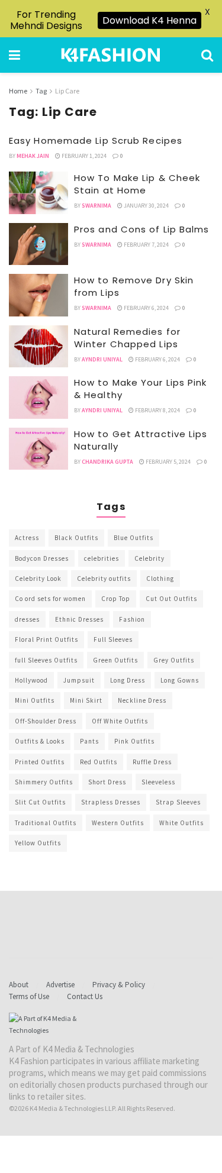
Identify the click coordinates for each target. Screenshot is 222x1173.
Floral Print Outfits (46, 639)
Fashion (132, 619)
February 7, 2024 (146, 244)
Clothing (160, 578)
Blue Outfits (133, 538)
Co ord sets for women (50, 598)
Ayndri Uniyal (102, 359)
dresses (27, 619)
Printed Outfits (40, 762)
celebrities (101, 558)
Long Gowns (179, 680)
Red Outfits (98, 762)
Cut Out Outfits (171, 598)
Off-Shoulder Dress (45, 721)
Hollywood (31, 680)
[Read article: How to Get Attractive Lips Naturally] (38, 449)
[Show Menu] (14, 55)
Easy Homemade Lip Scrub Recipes (95, 140)
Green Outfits (115, 660)
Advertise (60, 985)
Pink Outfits (134, 741)
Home (18, 90)
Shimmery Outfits (44, 782)
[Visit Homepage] (110, 55)
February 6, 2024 (146, 308)
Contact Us (84, 996)
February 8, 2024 (157, 410)
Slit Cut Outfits (40, 802)
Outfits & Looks (40, 741)
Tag (41, 90)
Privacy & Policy (118, 985)
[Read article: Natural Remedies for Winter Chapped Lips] (38, 346)
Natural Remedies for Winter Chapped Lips (127, 337)
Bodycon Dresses (42, 558)
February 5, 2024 (167, 462)
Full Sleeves (113, 639)
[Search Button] (207, 55)
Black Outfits (76, 538)
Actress (27, 538)
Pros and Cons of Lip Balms (142, 229)
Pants (89, 741)
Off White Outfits (120, 721)
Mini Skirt (86, 700)
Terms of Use (29, 996)
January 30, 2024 (146, 205)
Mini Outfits (34, 700)
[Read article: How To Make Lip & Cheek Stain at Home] (38, 193)
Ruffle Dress (152, 762)
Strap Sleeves (178, 802)
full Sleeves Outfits (46, 660)
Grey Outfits (173, 660)
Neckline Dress (142, 700)
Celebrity (149, 558)
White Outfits (181, 823)
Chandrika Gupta (107, 462)
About (18, 985)
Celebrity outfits (104, 578)
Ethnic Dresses (79, 619)
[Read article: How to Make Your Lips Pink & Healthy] (38, 397)
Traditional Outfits (45, 823)
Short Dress (107, 782)
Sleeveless (158, 782)
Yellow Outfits (38, 843)
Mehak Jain (33, 156)
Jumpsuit (79, 680)
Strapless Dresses (110, 802)
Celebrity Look (38, 578)
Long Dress (127, 680)
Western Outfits (118, 823)
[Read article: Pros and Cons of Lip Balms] (38, 244)
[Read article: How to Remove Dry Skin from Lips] (38, 295)
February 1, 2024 (83, 156)
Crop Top (115, 598)
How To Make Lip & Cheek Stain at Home (137, 184)
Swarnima (96, 205)
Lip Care (67, 90)
